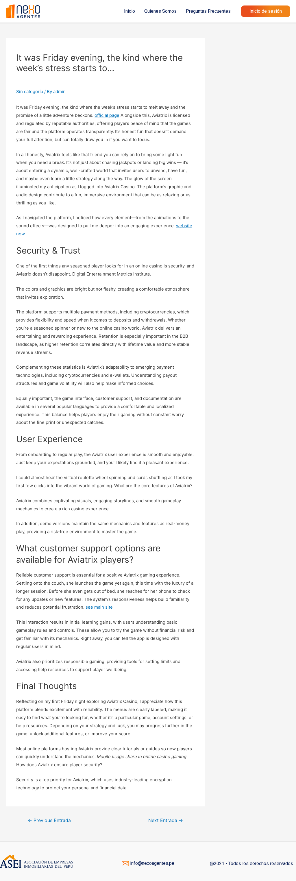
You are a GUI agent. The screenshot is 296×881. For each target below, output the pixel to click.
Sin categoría (29, 91)
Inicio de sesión (265, 11)
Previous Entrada (49, 820)
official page (107, 115)
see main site (99, 607)
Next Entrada (165, 820)
